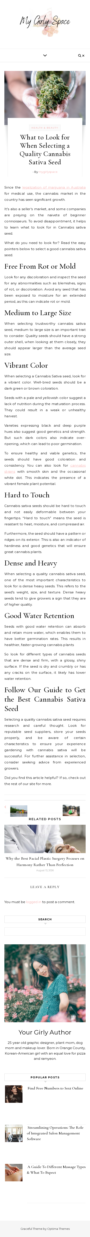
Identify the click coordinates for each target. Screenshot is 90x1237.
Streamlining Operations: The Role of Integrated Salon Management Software (55, 1133)
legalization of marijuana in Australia (54, 187)
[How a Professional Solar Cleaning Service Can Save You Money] (14, 807)
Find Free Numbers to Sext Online (56, 1088)
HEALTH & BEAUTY (44, 127)
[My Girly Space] (45, 23)
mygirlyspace (48, 172)
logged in (33, 902)
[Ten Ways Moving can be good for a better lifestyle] (76, 806)
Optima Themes (58, 1228)
